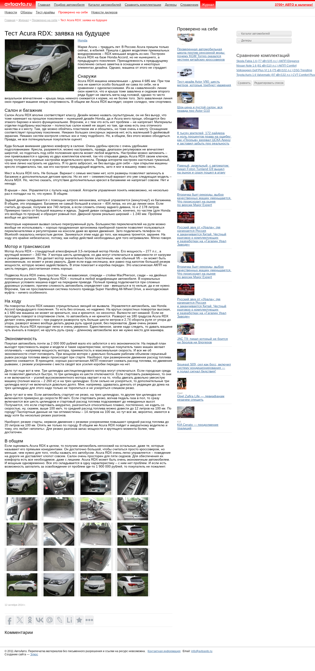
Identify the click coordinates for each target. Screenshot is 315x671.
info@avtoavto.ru (201, 651)
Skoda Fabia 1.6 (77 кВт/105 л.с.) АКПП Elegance (267, 61)
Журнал (23, 20)
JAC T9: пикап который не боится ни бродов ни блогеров (202, 340)
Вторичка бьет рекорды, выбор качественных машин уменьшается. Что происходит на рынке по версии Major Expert (204, 200)
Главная (10, 20)
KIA (179, 421)
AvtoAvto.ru (18, 4)
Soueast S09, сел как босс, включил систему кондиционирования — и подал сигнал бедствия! (204, 368)
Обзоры (26, 12)
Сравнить (244, 83)
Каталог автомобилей (255, 33)
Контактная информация (164, 651)
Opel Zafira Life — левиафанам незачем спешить (200, 397)
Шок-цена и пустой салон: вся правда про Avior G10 (200, 109)
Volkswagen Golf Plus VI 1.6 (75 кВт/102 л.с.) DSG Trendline (274, 70)
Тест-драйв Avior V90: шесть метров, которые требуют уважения (204, 83)
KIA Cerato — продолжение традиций (197, 426)
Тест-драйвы (45, 12)
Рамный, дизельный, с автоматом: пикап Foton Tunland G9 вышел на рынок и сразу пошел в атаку (203, 169)
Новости (11, 12)
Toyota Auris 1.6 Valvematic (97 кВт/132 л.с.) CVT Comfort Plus (275, 75)
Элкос (34, 654)
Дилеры (246, 40)
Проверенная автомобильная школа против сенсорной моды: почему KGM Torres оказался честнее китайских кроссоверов (201, 54)
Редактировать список (268, 83)
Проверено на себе (73, 12)
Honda (82, 40)
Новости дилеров (104, 12)
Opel (179, 393)
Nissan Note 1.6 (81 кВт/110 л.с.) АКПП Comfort (266, 65)
